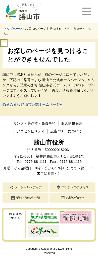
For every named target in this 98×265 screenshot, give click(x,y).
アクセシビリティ (31, 131)
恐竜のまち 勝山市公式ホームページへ (33, 104)
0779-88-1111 (35, 162)
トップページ (13, 28)
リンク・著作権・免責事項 (34, 123)
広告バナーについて (66, 131)
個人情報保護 (71, 123)
